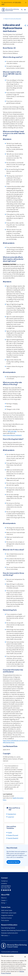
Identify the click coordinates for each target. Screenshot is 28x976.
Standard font (12, 814)
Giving (3, 903)
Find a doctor (5, 920)
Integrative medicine (7, 915)
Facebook (3, 890)
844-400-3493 (5, 888)
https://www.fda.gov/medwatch (12, 435)
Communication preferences (9, 951)
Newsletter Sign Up (13, 862)
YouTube (8, 890)
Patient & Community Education (13, 18)
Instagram (1, 890)
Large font (11, 817)
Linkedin (10, 890)
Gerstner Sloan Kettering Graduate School (13, 930)
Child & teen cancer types (8, 913)
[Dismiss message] (26, 3)
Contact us (4, 881)
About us (3, 898)
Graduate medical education (9, 933)
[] (13, 835)
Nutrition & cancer (6, 918)
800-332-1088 (12, 431)
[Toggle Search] (22, 10)
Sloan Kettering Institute (8, 928)
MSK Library (4, 935)
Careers (3, 900)
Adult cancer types (6, 910)
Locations (4, 883)
